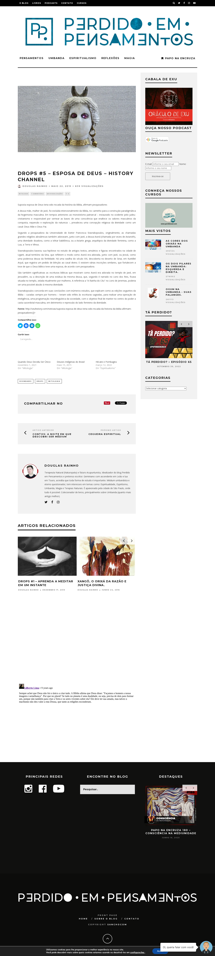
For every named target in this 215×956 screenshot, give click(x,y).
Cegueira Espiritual (104, 434)
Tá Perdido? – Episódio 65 (169, 361)
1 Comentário (37, 194)
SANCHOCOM (117, 924)
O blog (23, 3)
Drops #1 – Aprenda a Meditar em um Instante (45, 583)
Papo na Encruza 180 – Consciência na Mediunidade (170, 832)
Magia (129, 58)
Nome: (182, 163)
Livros (36, 3)
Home (83, 919)
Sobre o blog (106, 919)
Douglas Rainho (35, 186)
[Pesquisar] (174, 3)
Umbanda (56, 58)
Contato (67, 3)
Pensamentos (32, 58)
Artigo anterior (43, 430)
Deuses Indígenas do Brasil (71, 361)
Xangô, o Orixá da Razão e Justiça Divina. (102, 583)
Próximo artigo (111, 430)
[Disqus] (77, 640)
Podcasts (51, 3)
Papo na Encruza (180, 58)
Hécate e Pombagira (106, 361)
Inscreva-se (158, 176)
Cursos (81, 3)
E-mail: (148, 163)
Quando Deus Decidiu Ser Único (34, 361)
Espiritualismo (82, 58)
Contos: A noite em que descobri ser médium (52, 435)
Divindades (26, 381)
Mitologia (23, 194)
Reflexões (110, 58)
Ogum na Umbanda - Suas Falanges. (179, 292)
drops (40, 381)
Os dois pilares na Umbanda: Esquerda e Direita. (178, 268)
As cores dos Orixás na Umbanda (177, 243)
